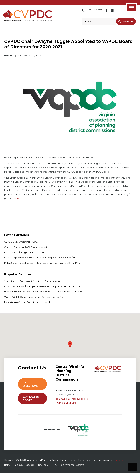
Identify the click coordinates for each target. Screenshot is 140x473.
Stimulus (118, 460)
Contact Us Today (31, 398)
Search (127, 21)
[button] (70, 344)
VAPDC (18, 198)
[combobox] (99, 21)
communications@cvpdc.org (71, 398)
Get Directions (31, 384)
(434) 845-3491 (94, 10)
